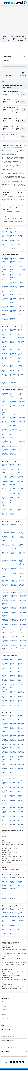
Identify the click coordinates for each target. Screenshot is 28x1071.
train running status (8, 154)
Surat (17, 94)
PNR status (15, 153)
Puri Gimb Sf (5, 126)
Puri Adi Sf (4, 118)
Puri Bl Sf (4, 99)
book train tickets (8, 147)
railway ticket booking (19, 196)
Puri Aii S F (4, 91)
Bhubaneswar (6, 94)
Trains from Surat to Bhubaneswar (10, 869)
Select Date (22, 93)
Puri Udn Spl (5, 107)
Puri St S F (4, 134)
